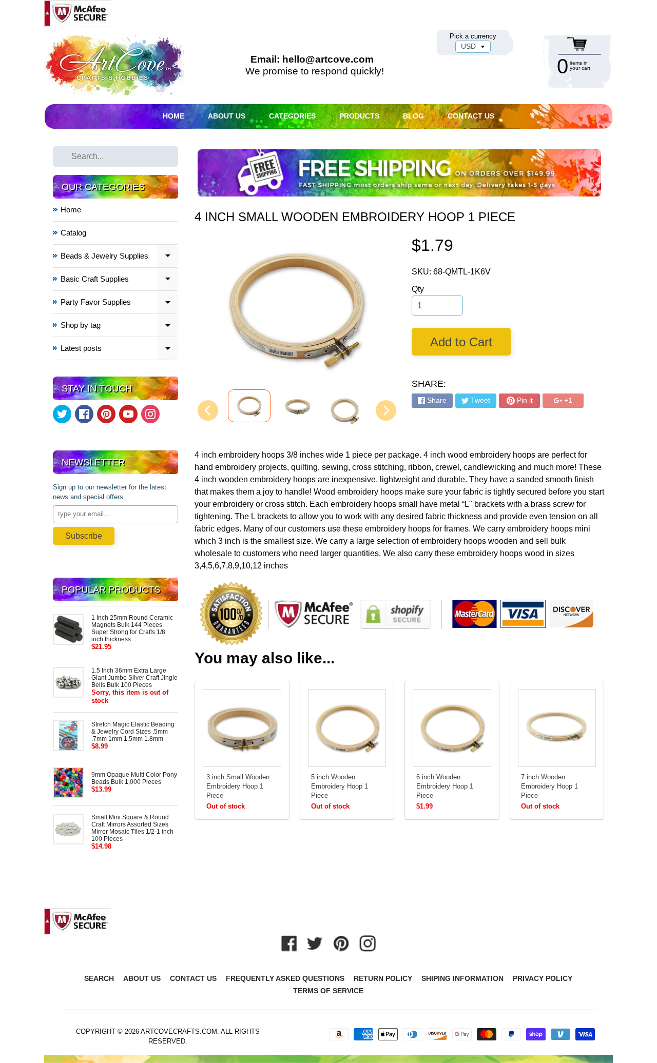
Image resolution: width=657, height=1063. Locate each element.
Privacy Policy (542, 978)
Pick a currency (473, 36)
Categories (292, 116)
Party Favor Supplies (120, 303)
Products (359, 116)
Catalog (73, 232)
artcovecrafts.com (179, 1031)
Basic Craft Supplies (120, 280)
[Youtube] (128, 414)
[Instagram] (150, 414)
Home (173, 116)
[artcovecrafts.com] (115, 65)
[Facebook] (84, 414)
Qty (418, 289)
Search (99, 978)
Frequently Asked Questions (285, 978)
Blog (413, 116)
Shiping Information (462, 978)
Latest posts (120, 350)
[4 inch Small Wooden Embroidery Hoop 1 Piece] (249, 405)
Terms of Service (328, 991)
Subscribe (83, 536)
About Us (226, 116)
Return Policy (383, 978)
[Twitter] (62, 414)
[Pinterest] (106, 414)
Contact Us (471, 116)
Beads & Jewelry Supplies (120, 257)
